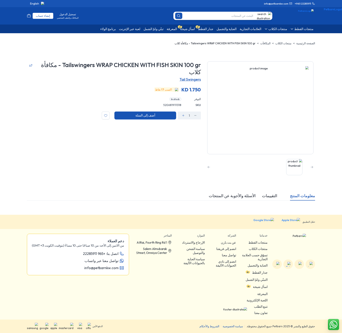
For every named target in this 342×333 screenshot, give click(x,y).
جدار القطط (260, 272)
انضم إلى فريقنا (226, 249)
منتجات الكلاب (283, 43)
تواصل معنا (229, 255)
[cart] (28, 16)
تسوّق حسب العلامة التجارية (255, 257)
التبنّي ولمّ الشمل (257, 280)
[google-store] (260, 222)
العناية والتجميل (258, 265)
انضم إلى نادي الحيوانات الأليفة (226, 263)
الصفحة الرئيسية (305, 43)
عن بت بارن (228, 242)
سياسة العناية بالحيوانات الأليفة (194, 261)
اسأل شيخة (260, 287)
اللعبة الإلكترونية (257, 300)
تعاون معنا (261, 313)
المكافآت (265, 43)
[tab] (302, 195)
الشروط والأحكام (209, 326)
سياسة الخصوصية (233, 326)
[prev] (312, 167)
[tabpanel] (171, 204)
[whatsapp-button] (333, 324)
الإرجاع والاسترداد (193, 242)
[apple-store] (288, 222)
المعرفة (262, 294)
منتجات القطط (258, 242)
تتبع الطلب (261, 306)
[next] (209, 167)
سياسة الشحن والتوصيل (195, 251)
